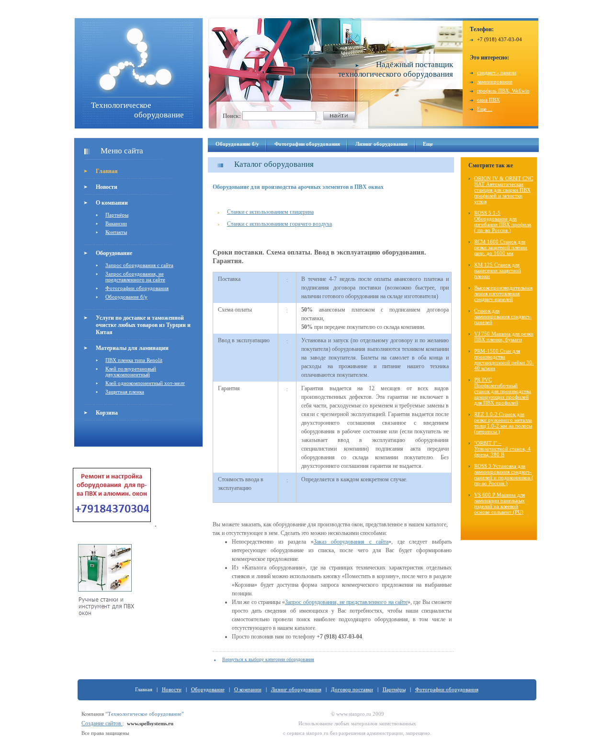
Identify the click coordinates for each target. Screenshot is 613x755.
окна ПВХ (488, 100)
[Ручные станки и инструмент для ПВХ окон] (106, 627)
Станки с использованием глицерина (270, 212)
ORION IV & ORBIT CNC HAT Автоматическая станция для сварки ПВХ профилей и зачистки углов (503, 189)
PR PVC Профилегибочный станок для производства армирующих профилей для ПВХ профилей (502, 391)
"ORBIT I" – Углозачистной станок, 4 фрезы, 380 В (502, 448)
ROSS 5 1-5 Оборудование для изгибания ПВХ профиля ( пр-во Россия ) (502, 221)
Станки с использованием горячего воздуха (279, 224)
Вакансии (116, 223)
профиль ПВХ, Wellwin (503, 90)
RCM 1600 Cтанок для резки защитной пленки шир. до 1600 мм (500, 247)
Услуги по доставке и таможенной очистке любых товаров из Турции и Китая (143, 325)
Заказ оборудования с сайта (351, 541)
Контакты (116, 232)
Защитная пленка (124, 392)
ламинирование (494, 81)
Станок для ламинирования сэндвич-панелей (503, 316)
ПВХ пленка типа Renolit (133, 360)
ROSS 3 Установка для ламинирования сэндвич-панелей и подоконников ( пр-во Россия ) (504, 474)
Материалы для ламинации (132, 348)
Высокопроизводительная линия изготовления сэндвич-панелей (503, 293)
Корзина (107, 412)
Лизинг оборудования (381, 144)
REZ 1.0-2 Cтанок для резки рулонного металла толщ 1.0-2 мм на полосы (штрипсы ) (503, 422)
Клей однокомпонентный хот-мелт (145, 383)
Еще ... (484, 109)
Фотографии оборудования (137, 288)
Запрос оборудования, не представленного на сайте (135, 276)
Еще (428, 144)
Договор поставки (352, 689)
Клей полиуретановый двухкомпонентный (130, 371)
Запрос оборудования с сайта (139, 265)
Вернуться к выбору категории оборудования (268, 659)
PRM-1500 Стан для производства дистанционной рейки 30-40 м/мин (504, 359)
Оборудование (114, 253)
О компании (112, 202)
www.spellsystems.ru (150, 723)
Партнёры (116, 215)
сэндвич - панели (496, 72)
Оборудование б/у (126, 297)
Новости (106, 187)
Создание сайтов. (102, 723)
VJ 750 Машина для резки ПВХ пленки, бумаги (504, 336)
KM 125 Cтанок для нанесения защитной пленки (497, 270)
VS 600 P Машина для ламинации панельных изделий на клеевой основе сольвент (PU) (499, 503)
